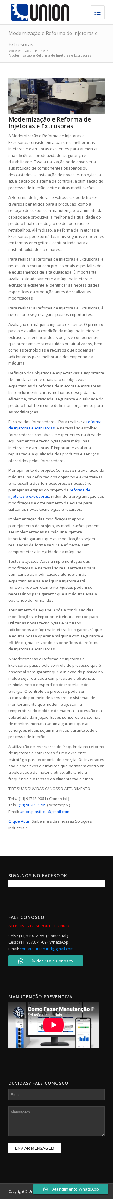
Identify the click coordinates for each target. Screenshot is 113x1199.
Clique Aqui (18, 821)
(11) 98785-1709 (32, 805)
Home (40, 50)
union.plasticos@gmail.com (44, 811)
